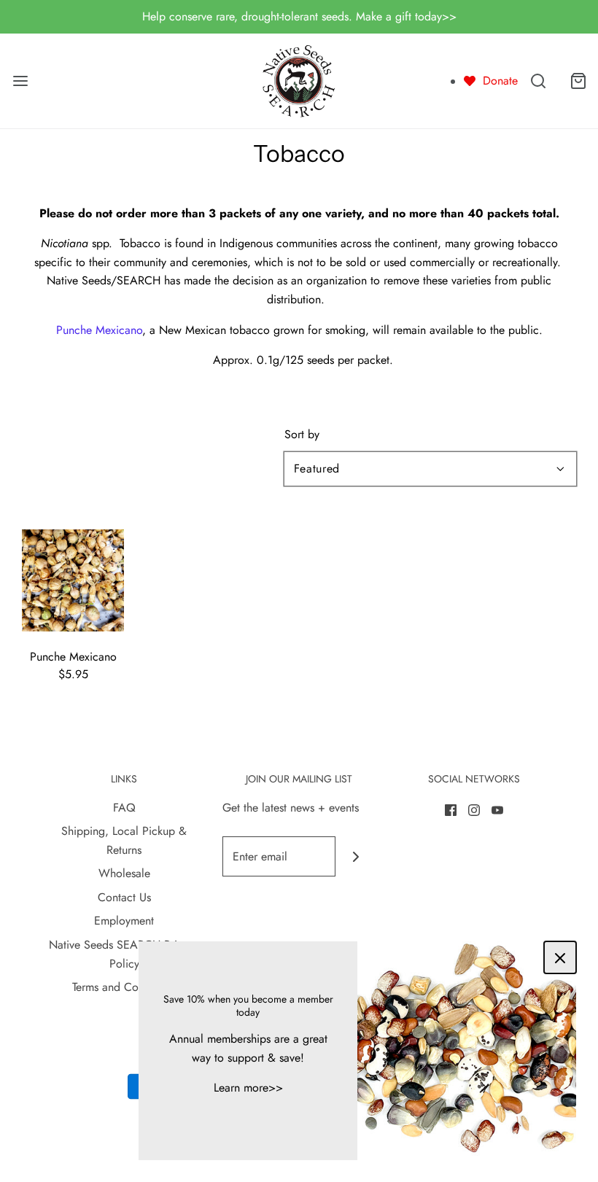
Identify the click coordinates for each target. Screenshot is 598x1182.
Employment (124, 920)
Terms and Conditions (124, 987)
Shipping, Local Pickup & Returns (124, 840)
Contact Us (124, 897)
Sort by (301, 434)
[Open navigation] (20, 81)
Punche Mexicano (99, 330)
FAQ (124, 807)
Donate (500, 80)
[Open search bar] (538, 81)
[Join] (355, 856)
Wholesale (124, 873)
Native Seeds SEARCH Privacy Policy (124, 954)
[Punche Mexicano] (73, 579)
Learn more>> (248, 1087)
